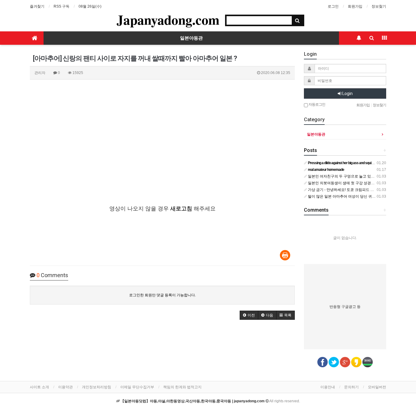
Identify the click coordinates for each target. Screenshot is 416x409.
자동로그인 (316, 104)
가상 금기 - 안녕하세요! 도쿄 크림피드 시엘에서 (346, 190)
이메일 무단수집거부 (137, 387)
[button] (249, 315)
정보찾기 (379, 6)
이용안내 (327, 387)
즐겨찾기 (37, 6)
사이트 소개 (39, 387)
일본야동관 (191, 38)
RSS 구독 (61, 6)
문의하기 (351, 387)
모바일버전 (377, 387)
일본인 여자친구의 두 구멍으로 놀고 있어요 (342, 176)
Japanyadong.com (168, 19)
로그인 (333, 6)
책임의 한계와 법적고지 (182, 387)
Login (347, 93)
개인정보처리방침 (96, 387)
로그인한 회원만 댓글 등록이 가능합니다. (162, 295)
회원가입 (355, 6)
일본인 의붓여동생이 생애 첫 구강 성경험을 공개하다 (350, 183)
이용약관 (65, 387)
